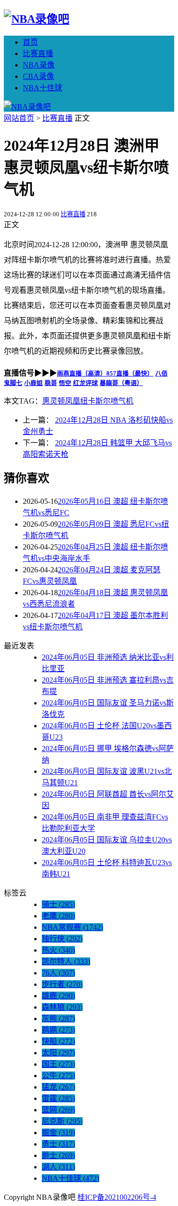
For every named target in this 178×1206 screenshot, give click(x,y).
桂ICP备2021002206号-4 (116, 1197)
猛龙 (58, 1087)
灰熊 (58, 1018)
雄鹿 (58, 996)
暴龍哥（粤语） (121, 382)
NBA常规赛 (72, 927)
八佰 (161, 373)
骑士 (58, 904)
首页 (30, 42)
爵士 (58, 1155)
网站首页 (19, 118)
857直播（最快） (129, 373)
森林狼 (62, 1007)
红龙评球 (85, 382)
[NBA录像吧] (36, 19)
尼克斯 (62, 1121)
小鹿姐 (33, 382)
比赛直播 (38, 53)
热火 (58, 950)
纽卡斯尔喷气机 (106, 401)
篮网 (58, 1110)
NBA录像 (39, 65)
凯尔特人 (66, 961)
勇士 (58, 1144)
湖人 (58, 1167)
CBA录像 (38, 76)
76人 (58, 973)
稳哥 (51, 382)
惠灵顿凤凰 (61, 401)
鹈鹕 (58, 1030)
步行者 (62, 984)
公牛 (58, 1075)
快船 (58, 1041)
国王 (58, 1064)
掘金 (58, 1133)
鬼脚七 (13, 382)
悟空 (65, 382)
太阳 (58, 1053)
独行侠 (62, 939)
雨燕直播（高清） (81, 373)
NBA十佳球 (42, 88)
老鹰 (58, 916)
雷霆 (58, 1098)
